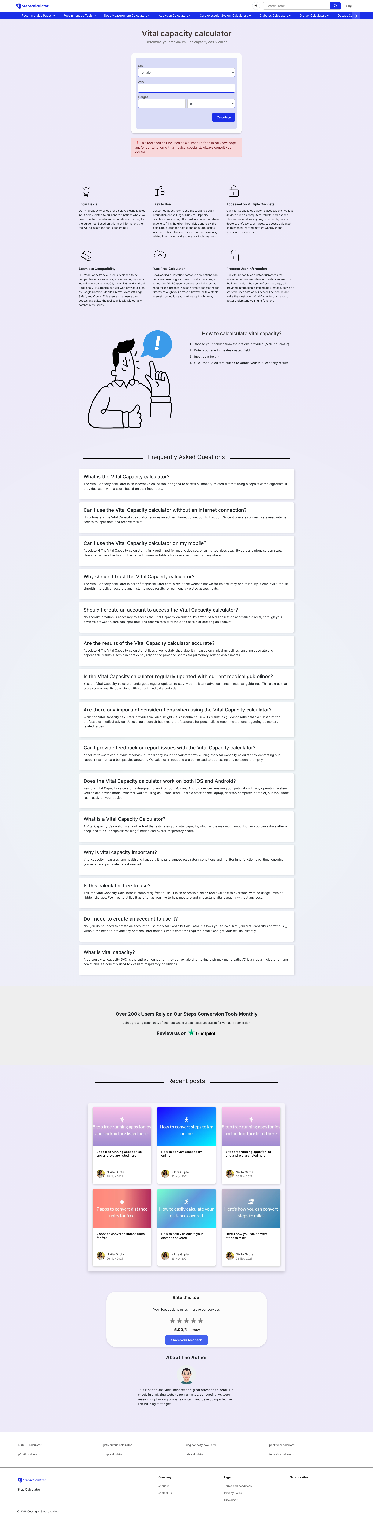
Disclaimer (230, 1500)
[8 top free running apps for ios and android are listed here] (122, 1126)
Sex (141, 66)
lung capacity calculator (201, 1445)
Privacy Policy (233, 1493)
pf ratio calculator (29, 1454)
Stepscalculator (50, 1511)
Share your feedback (186, 1340)
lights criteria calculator (117, 1445)
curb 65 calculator (29, 1445)
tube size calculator (281, 1454)
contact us (165, 1493)
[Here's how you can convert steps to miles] (251, 1208)
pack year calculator (282, 1445)
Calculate (224, 117)
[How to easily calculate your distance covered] (186, 1208)
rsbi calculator (195, 1454)
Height (143, 97)
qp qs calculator (112, 1454)
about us (164, 1486)
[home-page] (32, 6)
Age (141, 81)
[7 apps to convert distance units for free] (122, 1208)
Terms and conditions (238, 1486)
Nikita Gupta (115, 1172)
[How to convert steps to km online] (186, 1126)
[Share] (256, 6)
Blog (348, 6)
